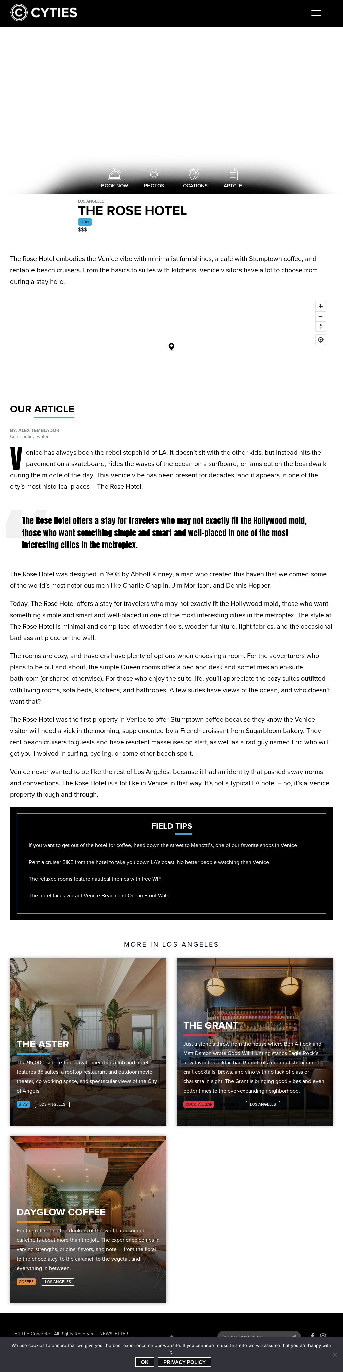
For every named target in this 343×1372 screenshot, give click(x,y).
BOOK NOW (114, 185)
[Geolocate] (321, 340)
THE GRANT (210, 1025)
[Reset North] (321, 326)
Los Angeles (52, 1104)
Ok (145, 1362)
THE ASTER (43, 1044)
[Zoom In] (321, 306)
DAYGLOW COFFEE (61, 1212)
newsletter (113, 1333)
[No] (334, 1354)
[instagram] (323, 1336)
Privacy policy (184, 1362)
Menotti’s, (202, 845)
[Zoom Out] (321, 316)
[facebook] (312, 1336)
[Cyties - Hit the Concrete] (43, 20)
